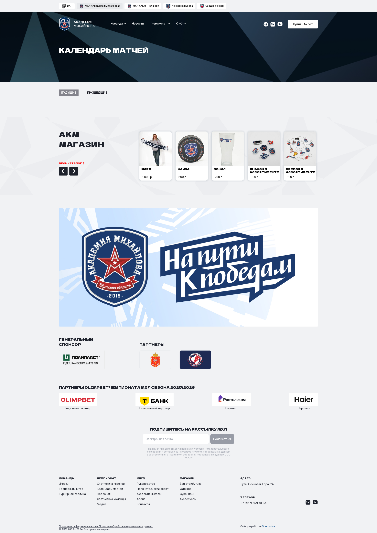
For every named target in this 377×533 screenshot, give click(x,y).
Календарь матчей (110, 488)
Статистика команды (111, 499)
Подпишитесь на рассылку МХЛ (188, 429)
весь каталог (70, 163)
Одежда (185, 488)
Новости (138, 23)
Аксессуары (188, 499)
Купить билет (303, 24)
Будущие (68, 92)
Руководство (146, 483)
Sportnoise (268, 526)
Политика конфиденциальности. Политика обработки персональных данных (106, 526)
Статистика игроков (111, 483)
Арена (141, 499)
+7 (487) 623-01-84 (253, 503)
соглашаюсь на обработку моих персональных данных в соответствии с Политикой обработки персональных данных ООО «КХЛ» (189, 454)
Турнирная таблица (72, 494)
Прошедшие (97, 92)
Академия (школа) (149, 494)
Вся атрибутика (190, 483)
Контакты (143, 504)
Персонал (104, 494)
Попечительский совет (153, 488)
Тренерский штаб (71, 488)
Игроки (64, 483)
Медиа (101, 504)
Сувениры (187, 494)
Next (69, 171)
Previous (58, 171)
